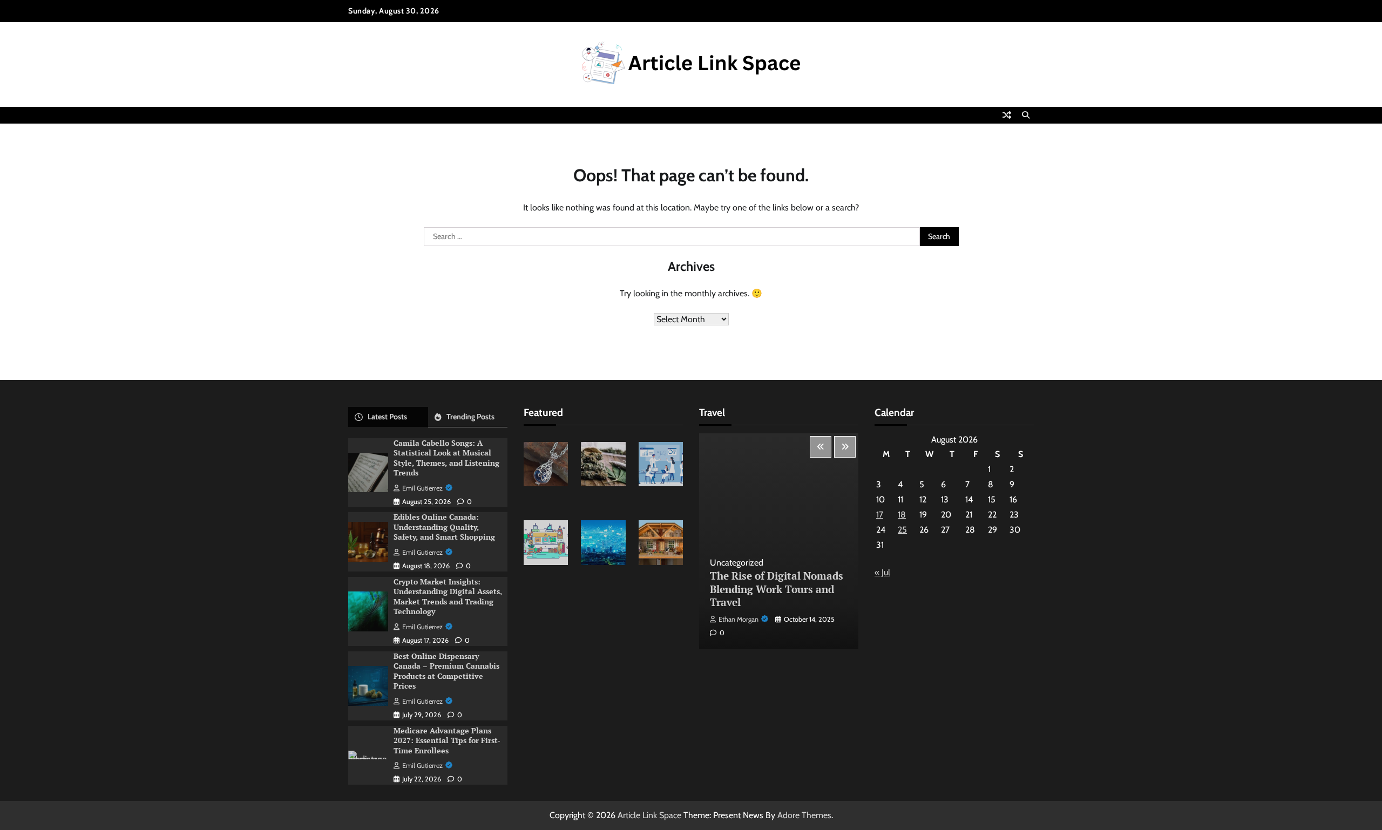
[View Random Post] (1007, 115)
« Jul (882, 572)
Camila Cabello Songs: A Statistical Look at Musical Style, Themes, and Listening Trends (446, 458)
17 (879, 514)
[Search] (1026, 115)
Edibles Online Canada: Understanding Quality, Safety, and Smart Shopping (444, 527)
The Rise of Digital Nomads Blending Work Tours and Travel (776, 589)
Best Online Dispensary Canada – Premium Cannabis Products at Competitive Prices (446, 671)
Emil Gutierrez (422, 488)
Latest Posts (387, 416)
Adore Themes (804, 815)
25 (902, 530)
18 (902, 514)
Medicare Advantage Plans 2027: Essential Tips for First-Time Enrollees (447, 740)
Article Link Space (649, 815)
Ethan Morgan (738, 619)
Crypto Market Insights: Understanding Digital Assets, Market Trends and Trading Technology (448, 596)
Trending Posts (470, 416)
